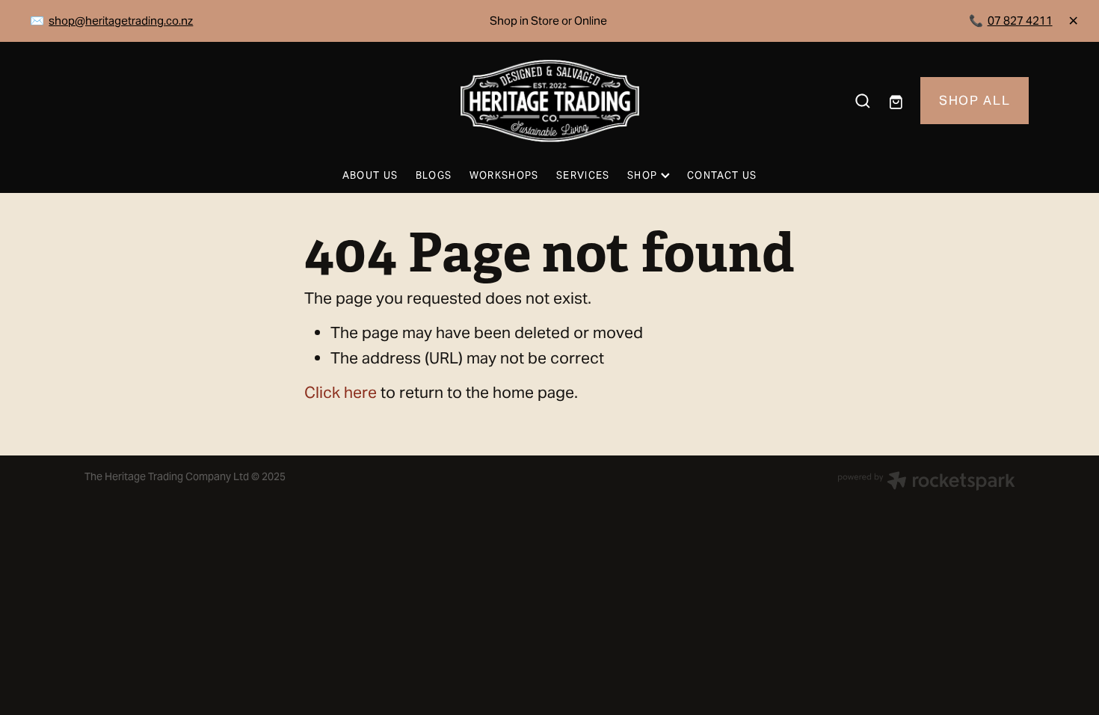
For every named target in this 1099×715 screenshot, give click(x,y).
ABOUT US (370, 175)
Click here (340, 392)
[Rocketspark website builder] (926, 482)
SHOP (644, 175)
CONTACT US (722, 175)
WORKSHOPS (504, 175)
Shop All (974, 100)
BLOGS (434, 175)
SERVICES (582, 175)
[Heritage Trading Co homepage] (549, 101)
